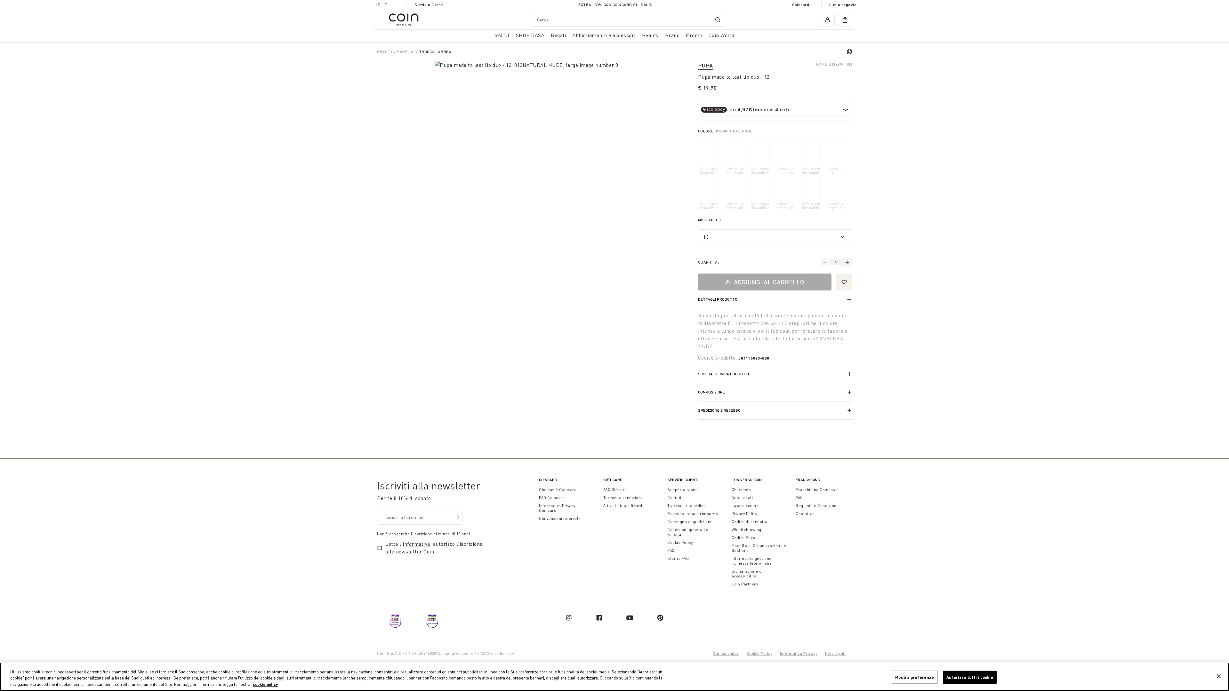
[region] (614, 677)
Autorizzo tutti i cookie (969, 676)
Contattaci (805, 513)
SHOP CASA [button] (530, 35)
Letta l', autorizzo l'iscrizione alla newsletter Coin (434, 548)
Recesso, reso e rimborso (692, 513)
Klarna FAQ (678, 558)
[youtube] (630, 618)
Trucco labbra (435, 51)
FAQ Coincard (552, 497)
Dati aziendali (726, 653)
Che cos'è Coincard (557, 489)
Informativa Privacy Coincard (557, 508)
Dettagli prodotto (717, 299)
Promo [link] (694, 35)
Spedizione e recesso (719, 410)
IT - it (381, 4)
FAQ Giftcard (615, 489)
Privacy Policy (744, 513)
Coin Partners (745, 584)
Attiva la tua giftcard (622, 505)
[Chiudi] (1219, 676)
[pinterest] (660, 618)
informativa (416, 544)
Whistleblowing (746, 529)
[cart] (845, 20)
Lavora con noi (746, 505)
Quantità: (708, 262)
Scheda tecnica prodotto (724, 373)
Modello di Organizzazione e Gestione (759, 548)
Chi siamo (741, 489)
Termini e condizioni (622, 497)
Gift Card (613, 479)
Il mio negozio (842, 4)
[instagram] (569, 618)
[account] (828, 20)
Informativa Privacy (799, 653)
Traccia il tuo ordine (686, 505)
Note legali (742, 497)
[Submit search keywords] (718, 20)
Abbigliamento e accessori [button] (604, 35)
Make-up (406, 51)
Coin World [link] (722, 35)
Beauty (385, 51)
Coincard (800, 4)
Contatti (675, 497)
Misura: (709, 220)
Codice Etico (743, 537)
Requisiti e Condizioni (817, 505)
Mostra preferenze (914, 676)
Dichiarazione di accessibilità (747, 573)
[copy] (849, 51)
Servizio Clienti (428, 4)
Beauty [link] (650, 35)
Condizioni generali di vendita (688, 532)
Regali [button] (558, 35)
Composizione (711, 392)
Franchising (808, 479)
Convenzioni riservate (560, 518)
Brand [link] (672, 35)
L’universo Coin (747, 479)
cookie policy (265, 684)
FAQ (671, 550)
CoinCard (548, 479)
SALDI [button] (502, 35)
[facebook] (599, 618)
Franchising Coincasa (817, 489)
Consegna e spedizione (690, 521)
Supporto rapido (683, 489)
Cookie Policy (680, 542)
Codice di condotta (749, 521)
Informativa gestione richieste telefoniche (752, 561)
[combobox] (628, 20)
